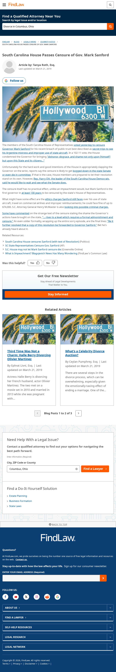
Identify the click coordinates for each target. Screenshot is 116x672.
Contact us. (21, 559)
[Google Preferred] (57, 597)
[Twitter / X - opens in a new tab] (26, 597)
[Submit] (103, 578)
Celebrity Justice (47, 41)
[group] (58, 365)
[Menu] (4, 5)
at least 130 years (32, 192)
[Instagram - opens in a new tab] (37, 597)
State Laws (15, 506)
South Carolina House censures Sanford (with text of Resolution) (42, 241)
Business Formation (20, 501)
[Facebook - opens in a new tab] (5, 597)
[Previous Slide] (37, 413)
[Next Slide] (79, 413)
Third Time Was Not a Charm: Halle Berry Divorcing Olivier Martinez (29, 355)
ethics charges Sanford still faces (64, 199)
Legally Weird (30, 41)
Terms (5, 663)
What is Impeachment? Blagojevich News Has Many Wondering (41, 253)
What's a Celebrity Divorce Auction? (85, 353)
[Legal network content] (110, 647)
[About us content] (110, 607)
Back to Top (59, 524)
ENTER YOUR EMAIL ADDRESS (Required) (23, 572)
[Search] (110, 4)
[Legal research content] (110, 637)
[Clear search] (76, 468)
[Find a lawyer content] (110, 617)
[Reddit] (47, 597)
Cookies (44, 663)
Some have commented (15, 213)
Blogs (16, 41)
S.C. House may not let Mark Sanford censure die (33, 249)
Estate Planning (18, 496)
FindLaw (6, 41)
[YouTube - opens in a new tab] (16, 597)
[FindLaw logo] (17, 5)
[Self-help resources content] (110, 627)
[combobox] (43, 468)
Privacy (16, 663)
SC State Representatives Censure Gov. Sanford (32, 245)
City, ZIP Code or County (21, 462)
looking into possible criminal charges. (86, 207)
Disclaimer (30, 663)
